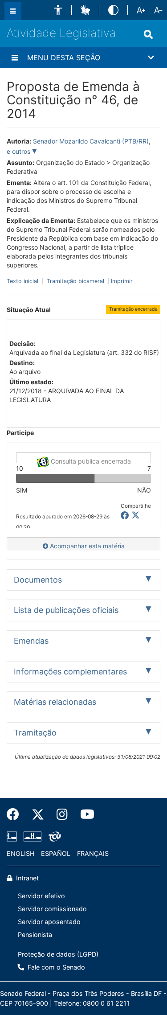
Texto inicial (23, 281)
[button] (58, 10)
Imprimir (122, 281)
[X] (135, 515)
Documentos (38, 579)
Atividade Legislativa (61, 33)
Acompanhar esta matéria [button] (86, 546)
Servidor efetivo (41, 896)
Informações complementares (70, 671)
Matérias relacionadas (55, 702)
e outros (19, 151)
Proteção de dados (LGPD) (58, 954)
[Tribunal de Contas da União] (53, 836)
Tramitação (35, 732)
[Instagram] (62, 814)
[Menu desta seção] (15, 57)
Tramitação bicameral (75, 281)
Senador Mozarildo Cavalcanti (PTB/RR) (91, 141)
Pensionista (35, 934)
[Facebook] (16, 814)
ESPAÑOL (55, 853)
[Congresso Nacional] (32, 836)
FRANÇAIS (93, 853)
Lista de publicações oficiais (66, 610)
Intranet (26, 878)
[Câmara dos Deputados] (13, 836)
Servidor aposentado (49, 921)
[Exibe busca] (148, 34)
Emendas (31, 640)
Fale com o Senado (55, 967)
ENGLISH (21, 853)
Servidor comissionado (52, 908)
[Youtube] (84, 814)
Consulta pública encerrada (90, 460)
